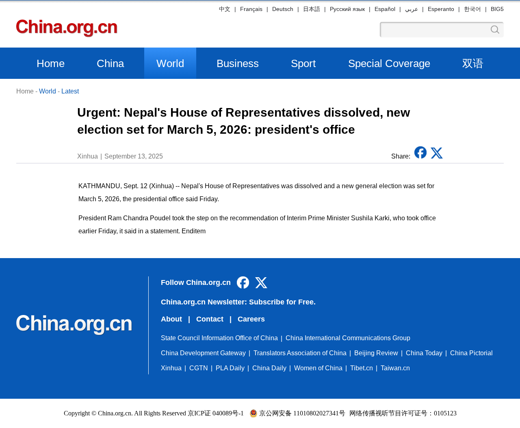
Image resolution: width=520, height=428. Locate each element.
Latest (70, 91)
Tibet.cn (361, 368)
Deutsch (282, 9)
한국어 (472, 9)
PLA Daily (230, 368)
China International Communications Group (348, 338)
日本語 (311, 9)
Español (385, 9)
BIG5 (497, 9)
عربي (411, 9)
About (171, 319)
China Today (424, 353)
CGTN (198, 368)
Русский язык (347, 9)
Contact (209, 319)
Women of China (318, 368)
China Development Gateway (203, 353)
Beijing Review (376, 353)
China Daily (269, 368)
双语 (472, 63)
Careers (251, 319)
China (110, 63)
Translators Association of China (300, 353)
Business (238, 63)
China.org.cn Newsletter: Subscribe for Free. (238, 302)
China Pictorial (471, 353)
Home (51, 63)
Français (251, 9)
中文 (224, 9)
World (170, 63)
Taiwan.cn (395, 368)
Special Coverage (389, 63)
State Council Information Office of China (219, 338)
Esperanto (441, 9)
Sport (303, 63)
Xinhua (171, 368)
